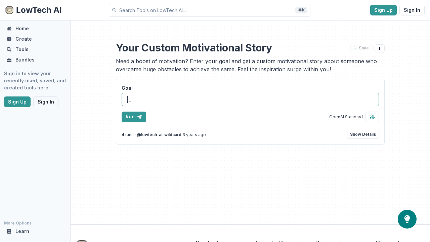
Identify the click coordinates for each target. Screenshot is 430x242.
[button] (209, 10)
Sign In (412, 10)
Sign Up (383, 10)
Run (130, 116)
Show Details (363, 134)
